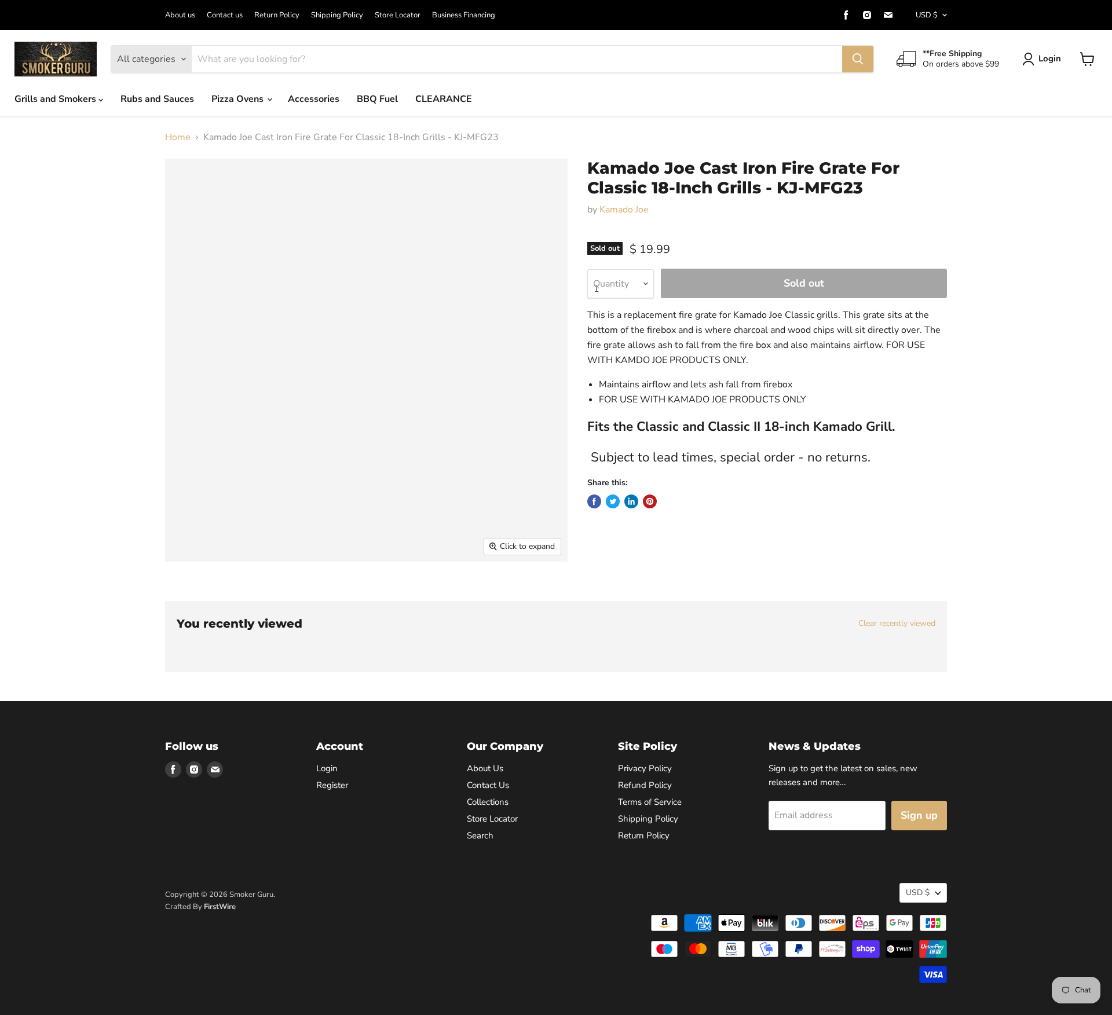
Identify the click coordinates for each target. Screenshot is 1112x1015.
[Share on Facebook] (594, 501)
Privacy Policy (645, 768)
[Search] (857, 59)
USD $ (927, 15)
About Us (485, 768)
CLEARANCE (443, 99)
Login (1049, 58)
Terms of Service (650, 802)
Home (178, 137)
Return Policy (276, 15)
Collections (488, 802)
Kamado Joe (624, 209)
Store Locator (397, 15)
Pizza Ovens (238, 99)
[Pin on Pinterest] (650, 501)
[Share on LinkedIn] (631, 501)
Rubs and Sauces (157, 99)
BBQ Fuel (377, 99)
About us (180, 15)
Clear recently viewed (896, 623)
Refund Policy (645, 785)
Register (332, 785)
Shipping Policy (337, 15)
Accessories (313, 99)
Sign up (919, 815)
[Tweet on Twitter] (613, 501)
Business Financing (463, 15)
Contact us (225, 15)
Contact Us (488, 785)
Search (480, 835)
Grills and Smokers (56, 99)
